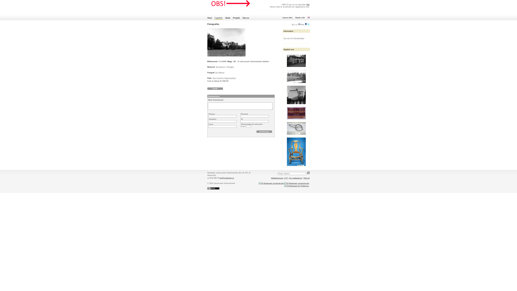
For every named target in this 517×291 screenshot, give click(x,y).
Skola (227, 17)
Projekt (236, 17)
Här (308, 5)
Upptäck (219, 17)
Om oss (245, 17)
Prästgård (230, 67)
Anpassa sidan (287, 17)
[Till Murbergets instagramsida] (296, 183)
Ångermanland (230, 78)
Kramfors (220, 78)
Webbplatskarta (277, 178)
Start (209, 17)
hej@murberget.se (227, 178)
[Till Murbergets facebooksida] (271, 183)
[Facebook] (306, 24)
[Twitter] (309, 24)
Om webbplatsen (295, 178)
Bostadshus (220, 67)
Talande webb (300, 17)
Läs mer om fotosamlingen (294, 38)
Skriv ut (294, 24)
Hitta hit (307, 178)
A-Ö (286, 178)
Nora (214, 78)
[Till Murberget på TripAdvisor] (296, 186)
